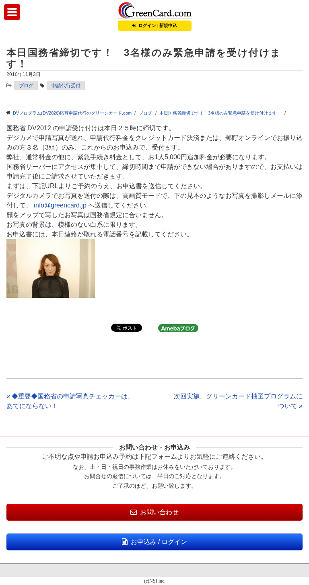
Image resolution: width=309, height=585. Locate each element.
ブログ (26, 85)
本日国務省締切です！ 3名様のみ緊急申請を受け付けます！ (220, 113)
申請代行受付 (66, 85)
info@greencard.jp (60, 205)
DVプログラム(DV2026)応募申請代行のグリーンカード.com (72, 113)
